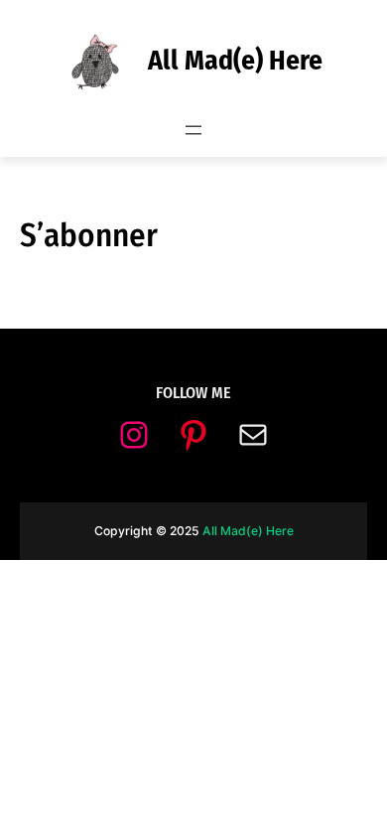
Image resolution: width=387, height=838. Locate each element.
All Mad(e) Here (235, 60)
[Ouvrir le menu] (193, 130)
